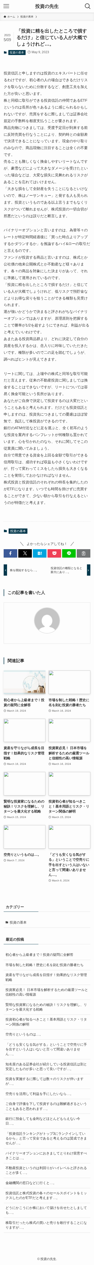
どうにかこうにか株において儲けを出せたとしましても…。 (46, 1210)
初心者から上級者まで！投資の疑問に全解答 (39, 955)
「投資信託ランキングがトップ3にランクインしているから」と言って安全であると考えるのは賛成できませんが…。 (46, 1138)
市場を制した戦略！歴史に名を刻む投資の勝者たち (44, 965)
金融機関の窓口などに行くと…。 (30, 1183)
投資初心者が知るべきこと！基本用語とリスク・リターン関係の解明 (46, 1021)
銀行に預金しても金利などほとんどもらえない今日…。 (42, 1121)
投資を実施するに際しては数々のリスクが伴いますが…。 (44, 1081)
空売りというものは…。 (24, 1034)
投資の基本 (17, 52)
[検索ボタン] (87, 6)
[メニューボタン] (6, 6)
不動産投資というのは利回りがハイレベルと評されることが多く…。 (46, 1170)
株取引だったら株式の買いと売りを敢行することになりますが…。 (46, 1225)
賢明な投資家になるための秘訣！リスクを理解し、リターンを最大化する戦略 (46, 1007)
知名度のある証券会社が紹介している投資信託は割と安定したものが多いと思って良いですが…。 (46, 1066)
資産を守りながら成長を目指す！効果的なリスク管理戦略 (46, 977)
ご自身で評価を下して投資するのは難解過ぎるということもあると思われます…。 (46, 1106)
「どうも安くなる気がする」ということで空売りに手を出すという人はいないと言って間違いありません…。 (46, 1049)
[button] (10, 553)
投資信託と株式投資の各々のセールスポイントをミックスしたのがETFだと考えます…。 (46, 1195)
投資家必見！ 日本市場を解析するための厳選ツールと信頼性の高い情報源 (46, 992)
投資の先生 (47, 6)
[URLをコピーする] (83, 553)
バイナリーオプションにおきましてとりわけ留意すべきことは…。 (46, 1155)
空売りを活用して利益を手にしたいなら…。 (39, 1094)
